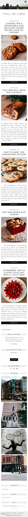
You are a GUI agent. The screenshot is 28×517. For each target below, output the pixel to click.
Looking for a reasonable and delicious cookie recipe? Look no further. (14, 28)
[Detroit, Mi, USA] (14, 441)
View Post (14, 82)
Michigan (13, 505)
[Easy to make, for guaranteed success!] (14, 182)
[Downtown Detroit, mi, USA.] (14, 468)
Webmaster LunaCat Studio (14, 515)
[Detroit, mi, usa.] (14, 415)
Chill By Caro (14, 14)
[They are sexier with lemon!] (14, 242)
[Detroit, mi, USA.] (14, 389)
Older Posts (7, 329)
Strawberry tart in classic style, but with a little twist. (14, 273)
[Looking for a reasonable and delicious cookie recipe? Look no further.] (14, 60)
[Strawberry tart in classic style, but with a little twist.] (14, 302)
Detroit (5, 505)
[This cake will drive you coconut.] (14, 120)
